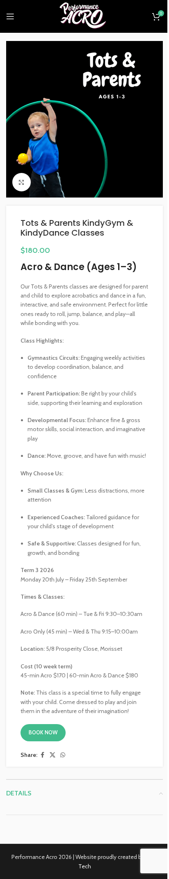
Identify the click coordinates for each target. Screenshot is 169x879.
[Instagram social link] (37, 16)
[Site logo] (84, 15)
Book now (43, 732)
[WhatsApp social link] (63, 755)
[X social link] (52, 755)
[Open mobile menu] (10, 16)
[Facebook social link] (27, 16)
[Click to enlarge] (21, 182)
